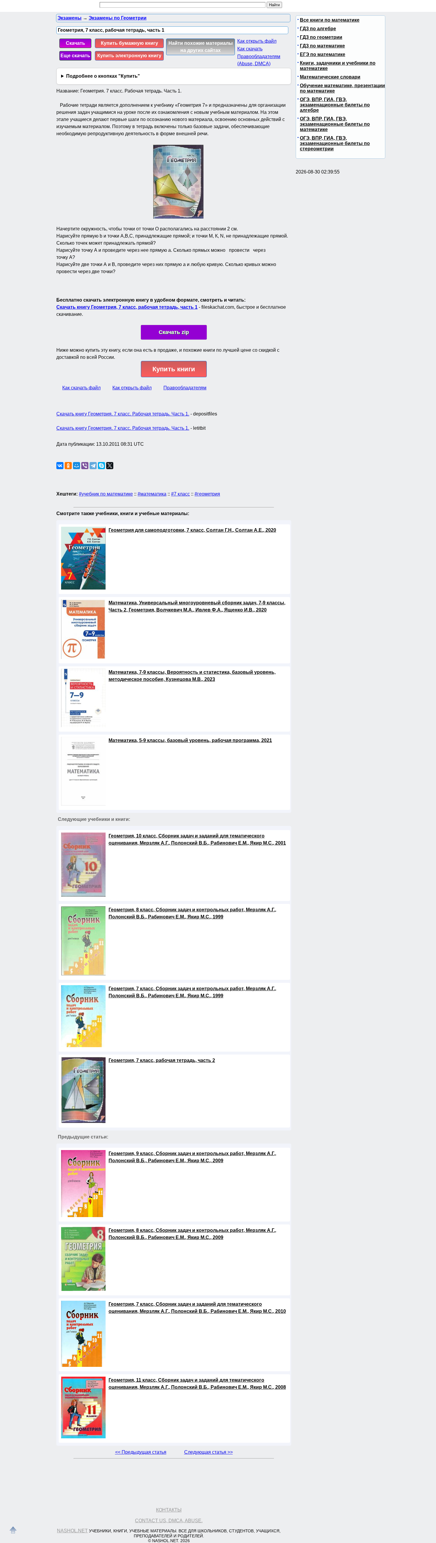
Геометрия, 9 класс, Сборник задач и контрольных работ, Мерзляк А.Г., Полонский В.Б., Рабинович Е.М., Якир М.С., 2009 (192, 1157)
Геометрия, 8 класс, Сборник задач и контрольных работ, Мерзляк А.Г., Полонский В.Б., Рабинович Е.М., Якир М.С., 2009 (192, 1234)
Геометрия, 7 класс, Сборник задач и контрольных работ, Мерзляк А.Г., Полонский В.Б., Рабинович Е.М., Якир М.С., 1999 (192, 992)
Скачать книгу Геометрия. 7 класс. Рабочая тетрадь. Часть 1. (122, 413)
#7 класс (180, 493)
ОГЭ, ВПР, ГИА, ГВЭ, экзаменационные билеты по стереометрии (335, 143)
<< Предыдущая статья (140, 1452)
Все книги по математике (329, 20)
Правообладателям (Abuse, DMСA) (258, 60)
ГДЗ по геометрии (321, 37)
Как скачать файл (81, 387)
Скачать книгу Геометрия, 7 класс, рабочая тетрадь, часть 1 (127, 307)
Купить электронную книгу (129, 55)
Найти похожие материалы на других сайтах (200, 47)
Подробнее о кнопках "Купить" (103, 76)
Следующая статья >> (208, 1452)
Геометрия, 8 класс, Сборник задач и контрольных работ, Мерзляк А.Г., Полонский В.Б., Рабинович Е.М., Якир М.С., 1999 (192, 913)
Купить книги (173, 369)
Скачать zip (174, 332)
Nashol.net (72, 1530)
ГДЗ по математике (322, 45)
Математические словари (330, 76)
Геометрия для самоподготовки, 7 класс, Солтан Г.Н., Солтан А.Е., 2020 (192, 530)
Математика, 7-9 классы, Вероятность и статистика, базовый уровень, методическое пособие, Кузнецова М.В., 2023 (192, 676)
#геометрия (207, 493)
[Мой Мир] (76, 465)
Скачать (75, 43)
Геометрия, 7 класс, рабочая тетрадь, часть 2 (162, 1060)
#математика (152, 493)
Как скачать (249, 48)
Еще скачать (75, 55)
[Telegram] (93, 465)
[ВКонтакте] (59, 465)
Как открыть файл (256, 41)
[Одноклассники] (68, 465)
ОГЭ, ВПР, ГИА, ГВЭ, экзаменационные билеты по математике (335, 124)
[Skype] (101, 465)
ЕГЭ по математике (322, 54)
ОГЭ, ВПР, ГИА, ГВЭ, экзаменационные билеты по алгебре (335, 105)
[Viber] (84, 465)
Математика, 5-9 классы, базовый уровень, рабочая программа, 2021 (190, 740)
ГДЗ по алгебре (318, 28)
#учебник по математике (106, 493)
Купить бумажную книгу (129, 43)
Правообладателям (184, 387)
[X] (109, 465)
